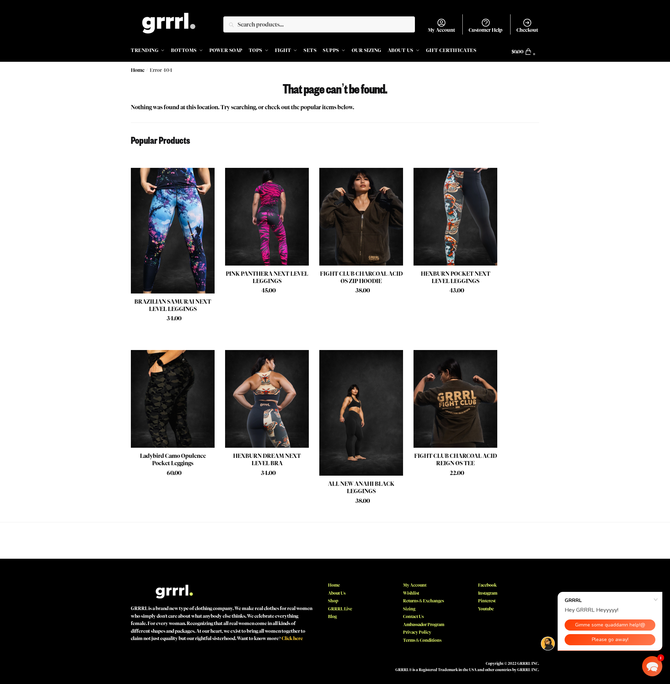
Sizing (409, 608)
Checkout (527, 30)
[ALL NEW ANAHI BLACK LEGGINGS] (361, 413)
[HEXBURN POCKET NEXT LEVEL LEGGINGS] (455, 217)
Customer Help (485, 30)
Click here (292, 638)
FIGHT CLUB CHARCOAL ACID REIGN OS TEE (455, 460)
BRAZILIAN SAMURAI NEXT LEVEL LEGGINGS (172, 305)
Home (137, 70)
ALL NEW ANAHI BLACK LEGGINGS (361, 488)
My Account (441, 30)
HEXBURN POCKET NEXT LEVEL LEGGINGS (455, 277)
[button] (652, 666)
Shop (333, 600)
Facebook (487, 585)
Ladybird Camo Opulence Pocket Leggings (173, 460)
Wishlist (411, 593)
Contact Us (413, 616)
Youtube (486, 608)
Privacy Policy (417, 632)
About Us (336, 593)
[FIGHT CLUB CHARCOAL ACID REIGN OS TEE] (455, 399)
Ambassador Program (423, 624)
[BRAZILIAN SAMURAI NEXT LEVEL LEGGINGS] (173, 230)
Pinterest (487, 600)
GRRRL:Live (340, 608)
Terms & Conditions (422, 640)
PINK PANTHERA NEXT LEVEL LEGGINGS (267, 277)
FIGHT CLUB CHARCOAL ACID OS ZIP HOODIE (361, 277)
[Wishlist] (204, 178)
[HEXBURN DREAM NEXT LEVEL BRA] (267, 399)
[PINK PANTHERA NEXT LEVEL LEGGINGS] (267, 217)
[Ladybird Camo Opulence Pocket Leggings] (173, 399)
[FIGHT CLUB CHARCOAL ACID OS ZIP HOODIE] (361, 217)
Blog (332, 616)
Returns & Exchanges (423, 600)
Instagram (487, 593)
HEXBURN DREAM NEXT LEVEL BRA (267, 460)
